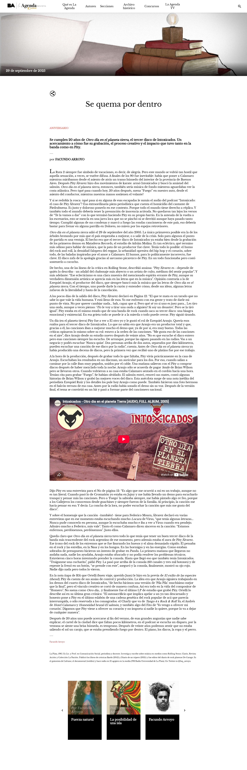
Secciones (106, 6)
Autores (90, 6)
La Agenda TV (172, 6)
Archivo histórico (129, 6)
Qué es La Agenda (69, 6)
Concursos (152, 6)
